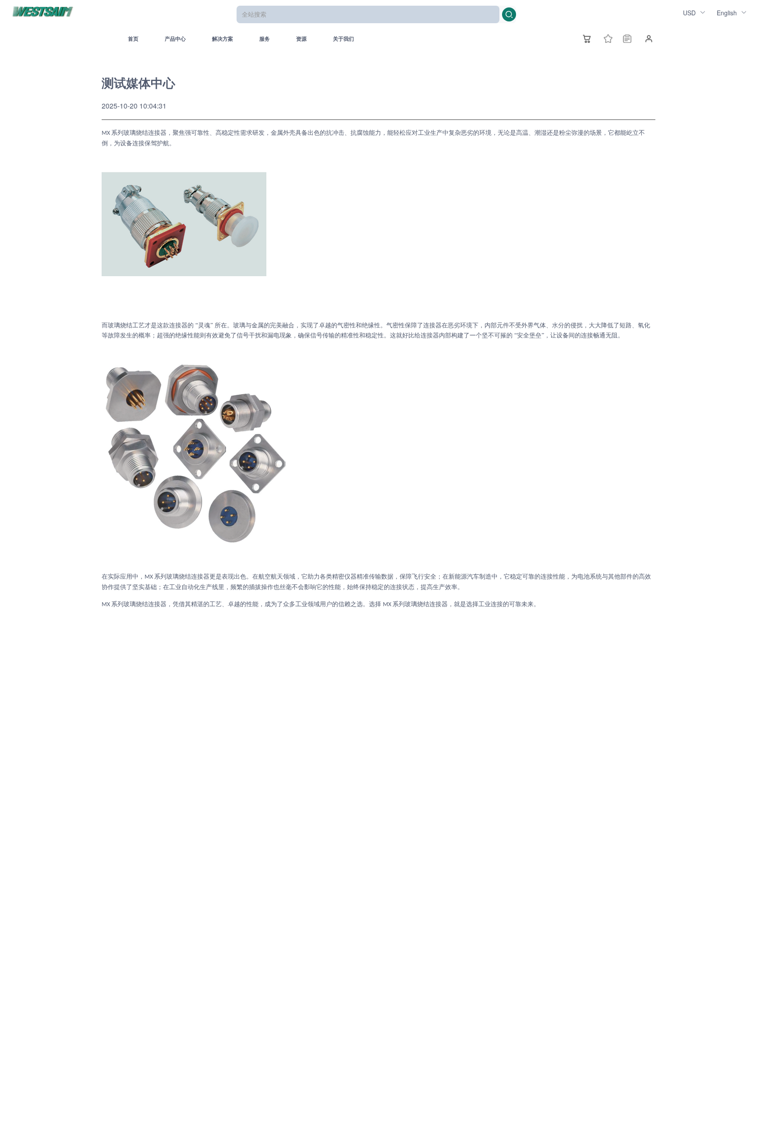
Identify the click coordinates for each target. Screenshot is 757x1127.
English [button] (728, 12)
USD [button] (690, 12)
